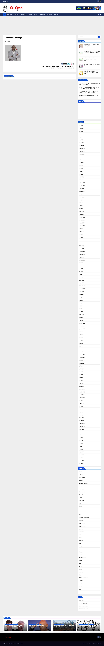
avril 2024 (81, 205)
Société (16, 14)
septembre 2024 (82, 191)
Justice (80, 534)
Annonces (42, 14)
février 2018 (81, 417)
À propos (49, 14)
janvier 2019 (81, 386)
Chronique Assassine (83, 483)
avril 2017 (81, 446)
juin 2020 (81, 337)
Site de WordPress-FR (83, 608)
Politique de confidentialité (97, 643)
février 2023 (81, 245)
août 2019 (81, 366)
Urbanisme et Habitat (83, 592)
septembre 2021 (82, 294)
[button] (98, 14)
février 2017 (81, 452)
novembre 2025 (82, 151)
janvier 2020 (81, 351)
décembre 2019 (82, 354)
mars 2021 (81, 311)
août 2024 (81, 194)
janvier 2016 (81, 460)
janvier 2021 (81, 317)
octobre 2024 (81, 188)
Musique (80, 549)
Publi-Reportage (82, 557)
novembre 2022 (82, 254)
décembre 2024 (82, 182)
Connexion (81, 600)
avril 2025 (81, 171)
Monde (80, 546)
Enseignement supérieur (84, 517)
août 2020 (81, 331)
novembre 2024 (82, 185)
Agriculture (81, 474)
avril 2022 (81, 274)
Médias (80, 537)
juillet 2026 (81, 128)
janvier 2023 (81, 248)
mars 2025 (81, 174)
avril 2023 (81, 240)
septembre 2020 (82, 328)
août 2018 (81, 400)
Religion (80, 560)
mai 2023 (81, 237)
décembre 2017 (82, 423)
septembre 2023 (82, 225)
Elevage (80, 511)
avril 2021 (81, 308)
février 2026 (81, 142)
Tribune (80, 586)
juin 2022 (81, 268)
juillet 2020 (81, 334)
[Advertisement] (52, 23)
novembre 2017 (82, 426)
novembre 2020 (82, 323)
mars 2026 (81, 139)
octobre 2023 (81, 222)
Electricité (81, 509)
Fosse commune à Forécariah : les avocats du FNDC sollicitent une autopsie (14, 627)
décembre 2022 (82, 251)
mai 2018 (81, 409)
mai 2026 (81, 134)
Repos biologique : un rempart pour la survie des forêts (88, 626)
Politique (9, 14)
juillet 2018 (81, 403)
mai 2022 (81, 271)
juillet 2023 (81, 231)
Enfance (80, 514)
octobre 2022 (81, 257)
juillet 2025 (81, 162)
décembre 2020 (82, 320)
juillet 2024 (81, 197)
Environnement (82, 520)
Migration (81, 540)
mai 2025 (81, 168)
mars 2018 (81, 414)
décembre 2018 (82, 389)
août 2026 (81, 125)
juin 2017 (81, 440)
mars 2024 (81, 208)
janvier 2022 (81, 283)
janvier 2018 (81, 420)
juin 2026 (81, 131)
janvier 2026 (81, 145)
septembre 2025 (82, 157)
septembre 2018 (82, 397)
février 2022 (81, 280)
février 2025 (81, 177)
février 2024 (81, 211)
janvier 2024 (81, 214)
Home (84, 643)
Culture (30, 14)
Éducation (81, 506)
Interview (81, 529)
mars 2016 (81, 457)
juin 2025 (81, 165)
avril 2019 (81, 377)
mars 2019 (81, 380)
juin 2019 (81, 371)
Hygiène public (82, 523)
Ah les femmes (82, 477)
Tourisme (81, 580)
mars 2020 (81, 346)
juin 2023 (81, 234)
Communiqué (81, 491)
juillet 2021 (81, 300)
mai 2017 (81, 443)
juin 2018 (81, 406)
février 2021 (81, 314)
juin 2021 (81, 303)
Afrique (80, 471)
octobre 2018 (81, 394)
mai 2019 (81, 374)
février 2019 (81, 383)
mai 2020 (81, 340)
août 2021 (81, 297)
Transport (81, 583)
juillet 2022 (81, 265)
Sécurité (80, 566)
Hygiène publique (82, 526)
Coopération (81, 494)
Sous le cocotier (82, 572)
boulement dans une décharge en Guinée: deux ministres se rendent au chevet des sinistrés (64, 627)
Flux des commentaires (83, 606)
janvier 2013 (81, 463)
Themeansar (21, 643)
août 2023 (81, 228)
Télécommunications (83, 577)
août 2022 (81, 263)
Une (80, 589)
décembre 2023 (82, 217)
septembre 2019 (82, 363)
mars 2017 (81, 449)
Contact (56, 14)
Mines (80, 543)
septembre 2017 (82, 432)
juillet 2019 (81, 369)
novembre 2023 (82, 220)
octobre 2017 (81, 429)
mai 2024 (81, 202)
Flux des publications (83, 603)
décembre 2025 (82, 148)
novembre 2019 (82, 357)
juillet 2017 (81, 437)
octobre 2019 (81, 360)
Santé (80, 563)
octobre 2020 (81, 326)
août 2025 (81, 159)
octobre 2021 (81, 291)
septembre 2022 (82, 260)
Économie (23, 14)
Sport (35, 14)
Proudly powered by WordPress (8, 643)
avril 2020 (81, 343)
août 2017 (81, 434)
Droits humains (82, 500)
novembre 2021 (82, 288)
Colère (80, 486)
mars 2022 (81, 277)
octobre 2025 (81, 154)
